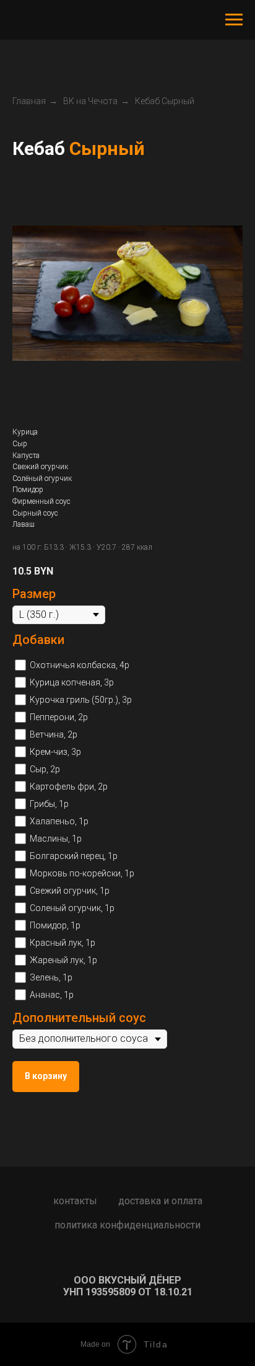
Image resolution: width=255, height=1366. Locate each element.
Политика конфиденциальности (127, 1225)
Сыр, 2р (45, 769)
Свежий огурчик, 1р (70, 891)
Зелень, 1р (51, 977)
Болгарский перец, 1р (74, 856)
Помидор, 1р (55, 925)
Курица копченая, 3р (72, 682)
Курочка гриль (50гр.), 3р (81, 700)
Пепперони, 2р (59, 717)
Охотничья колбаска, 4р (79, 665)
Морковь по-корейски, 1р (82, 873)
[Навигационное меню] (234, 20)
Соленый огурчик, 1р (72, 908)
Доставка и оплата (160, 1201)
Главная (29, 101)
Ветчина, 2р (53, 734)
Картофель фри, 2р (69, 786)
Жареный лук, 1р (63, 960)
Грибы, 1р (49, 804)
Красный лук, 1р (62, 943)
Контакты (75, 1201)
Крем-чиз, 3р (55, 752)
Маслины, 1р (56, 839)
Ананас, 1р (52, 995)
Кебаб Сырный (164, 101)
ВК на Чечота (90, 101)
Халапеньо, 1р (59, 821)
